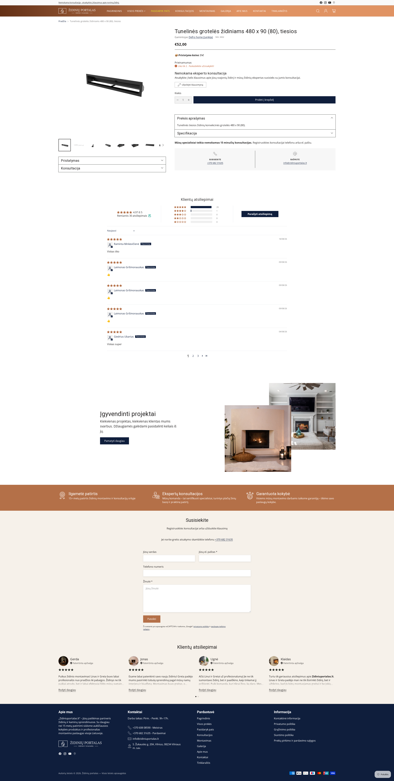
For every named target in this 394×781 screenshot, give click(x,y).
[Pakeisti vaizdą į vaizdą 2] (79, 145)
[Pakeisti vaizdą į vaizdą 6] (135, 145)
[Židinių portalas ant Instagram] (325, 3)
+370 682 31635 (215, 162)
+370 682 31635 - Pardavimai (149, 733)
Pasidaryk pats (205, 729)
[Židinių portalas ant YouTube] (329, 3)
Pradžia (62, 21)
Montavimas (204, 740)
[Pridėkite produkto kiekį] (188, 100)
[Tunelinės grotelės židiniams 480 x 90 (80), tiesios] (112, 82)
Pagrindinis (203, 718)
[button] (180, 207)
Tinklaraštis (203, 763)
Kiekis (178, 93)
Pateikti (151, 619)
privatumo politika (201, 626)
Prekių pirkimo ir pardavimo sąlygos (295, 740)
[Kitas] (335, 673)
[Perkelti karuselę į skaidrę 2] (198, 696)
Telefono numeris (153, 566)
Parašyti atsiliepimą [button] (260, 214)
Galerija (201, 746)
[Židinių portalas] (76, 11)
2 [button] (193, 356)
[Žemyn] (163, 145)
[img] (114, 239)
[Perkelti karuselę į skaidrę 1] (195, 696)
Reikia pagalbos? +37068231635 (72, 1)
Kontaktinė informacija (287, 718)
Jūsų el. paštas (208, 552)
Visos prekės (204, 724)
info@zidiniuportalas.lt (295, 162)
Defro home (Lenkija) (201, 37)
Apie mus (202, 751)
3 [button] (198, 356)
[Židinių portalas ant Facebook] (321, 3)
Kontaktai (202, 757)
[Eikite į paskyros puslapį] (326, 11)
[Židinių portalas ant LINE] (334, 3)
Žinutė (148, 581)
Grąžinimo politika (284, 729)
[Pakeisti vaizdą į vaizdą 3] (93, 145)
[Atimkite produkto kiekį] (177, 100)
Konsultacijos (205, 735)
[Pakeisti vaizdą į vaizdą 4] (107, 145)
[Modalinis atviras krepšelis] (334, 11)
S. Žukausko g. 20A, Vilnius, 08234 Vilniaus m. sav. (157, 746)
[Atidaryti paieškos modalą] (318, 11)
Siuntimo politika (283, 735)
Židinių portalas (90, 773)
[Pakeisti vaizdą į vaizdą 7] (149, 145)
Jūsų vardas (150, 552)
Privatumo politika (284, 724)
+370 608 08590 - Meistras (148, 727)
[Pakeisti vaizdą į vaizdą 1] (64, 145)
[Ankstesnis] (58, 673)
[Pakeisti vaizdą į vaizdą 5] (121, 145)
